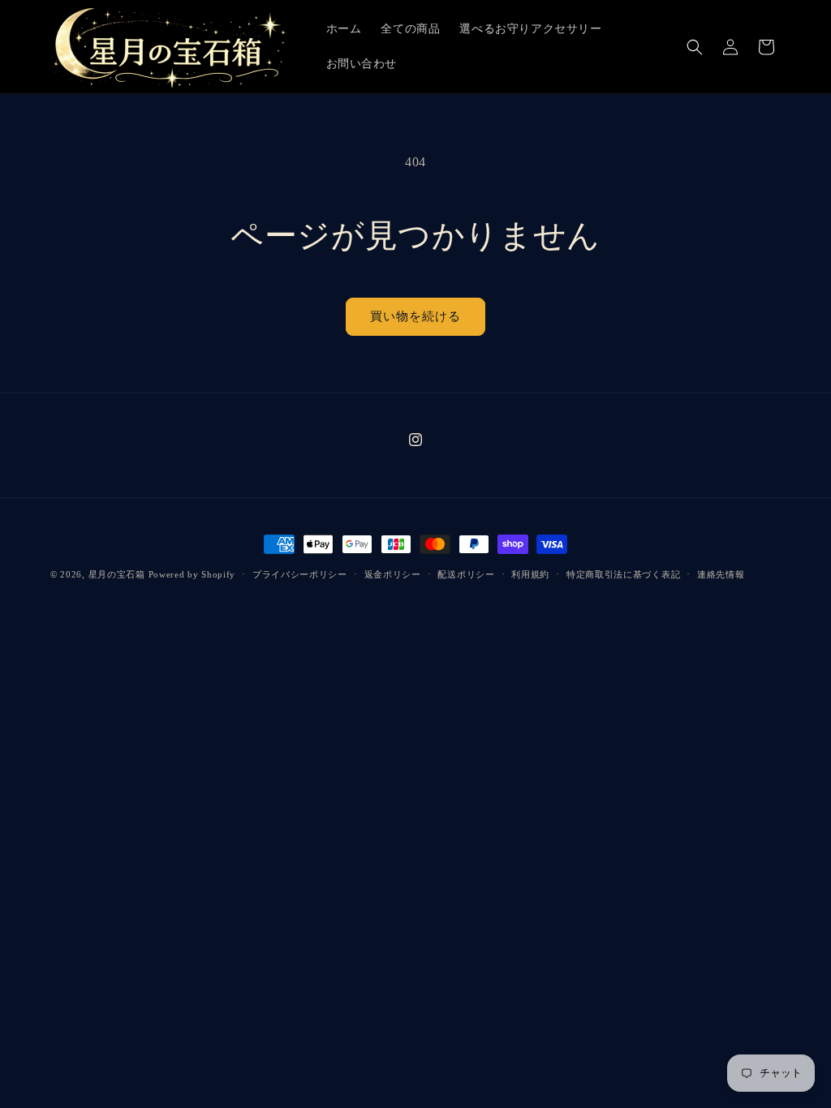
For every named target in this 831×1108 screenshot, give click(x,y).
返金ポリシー (392, 574)
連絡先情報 (721, 574)
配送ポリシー (465, 574)
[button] (695, 47)
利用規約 (530, 574)
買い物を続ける (415, 316)
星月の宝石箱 (116, 574)
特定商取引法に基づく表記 (623, 574)
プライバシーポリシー (299, 574)
